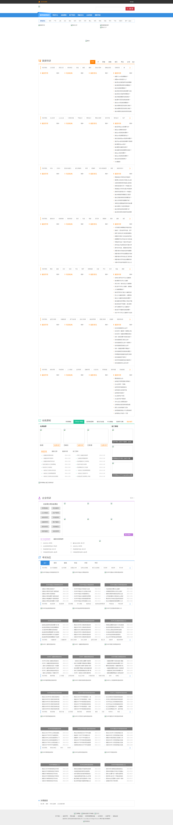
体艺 (116, 62)
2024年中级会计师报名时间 (86, 585)
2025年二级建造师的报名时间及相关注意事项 (50, 664)
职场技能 (122, 369)
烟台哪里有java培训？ (120, 144)
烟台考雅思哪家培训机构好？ (122, 97)
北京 (65, 21)
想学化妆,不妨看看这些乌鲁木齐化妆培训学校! (123, 245)
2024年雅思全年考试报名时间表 (118, 728)
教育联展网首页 (45, 15)
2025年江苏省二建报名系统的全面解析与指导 (50, 661)
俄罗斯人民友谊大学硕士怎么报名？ (123, 180)
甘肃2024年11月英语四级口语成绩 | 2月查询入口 (114, 745)
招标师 (111, 639)
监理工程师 (53, 319)
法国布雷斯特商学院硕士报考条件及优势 (123, 183)
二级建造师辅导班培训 (49, 461)
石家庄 (120, 21)
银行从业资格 (95, 567)
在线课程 (63, 15)
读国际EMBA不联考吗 (112, 781)
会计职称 (64, 567)
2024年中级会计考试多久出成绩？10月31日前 (82, 589)
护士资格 (79, 603)
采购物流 (56, 526)
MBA (51, 168)
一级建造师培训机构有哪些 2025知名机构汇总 (114, 664)
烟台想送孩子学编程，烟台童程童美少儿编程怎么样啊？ (123, 304)
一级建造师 (63, 319)
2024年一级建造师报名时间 (86, 656)
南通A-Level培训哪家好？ (121, 76)
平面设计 (80, 118)
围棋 (123, 269)
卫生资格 (70, 603)
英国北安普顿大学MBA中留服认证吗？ (114, 771)
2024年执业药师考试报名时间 (86, 621)
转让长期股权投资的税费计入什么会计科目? (114, 601)
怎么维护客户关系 (119, 396)
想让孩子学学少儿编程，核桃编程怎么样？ (123, 287)
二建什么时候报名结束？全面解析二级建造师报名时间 (50, 666)
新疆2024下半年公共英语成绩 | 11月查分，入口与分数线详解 (51, 743)
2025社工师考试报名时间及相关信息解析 (114, 699)
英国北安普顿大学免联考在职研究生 (82, 769)
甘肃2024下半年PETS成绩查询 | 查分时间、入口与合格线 (50, 745)
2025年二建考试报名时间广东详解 (50, 668)
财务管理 (52, 369)
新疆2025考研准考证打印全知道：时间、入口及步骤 (50, 779)
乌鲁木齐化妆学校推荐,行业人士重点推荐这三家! (123, 263)
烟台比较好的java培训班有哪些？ (123, 138)
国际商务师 (120, 319)
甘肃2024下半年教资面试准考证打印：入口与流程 (82, 709)
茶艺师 (97, 218)
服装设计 (52, 218)
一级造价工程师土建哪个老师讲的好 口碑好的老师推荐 (82, 661)
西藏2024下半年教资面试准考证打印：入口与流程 (82, 702)
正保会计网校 (79, 421)
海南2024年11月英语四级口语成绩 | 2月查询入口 (114, 735)
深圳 (50, 21)
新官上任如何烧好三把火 (121, 407)
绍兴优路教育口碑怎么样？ (122, 339)
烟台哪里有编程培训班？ (121, 147)
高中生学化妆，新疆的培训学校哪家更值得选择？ (123, 248)
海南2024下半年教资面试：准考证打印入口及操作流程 (82, 699)
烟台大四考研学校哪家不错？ (122, 200)
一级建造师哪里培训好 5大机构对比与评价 (115, 668)
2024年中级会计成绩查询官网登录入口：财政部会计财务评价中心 (82, 596)
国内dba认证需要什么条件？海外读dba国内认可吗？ (114, 779)
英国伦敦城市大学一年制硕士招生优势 (123, 186)
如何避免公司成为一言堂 (121, 413)
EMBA (58, 168)
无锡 (105, 21)
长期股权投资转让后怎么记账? (114, 591)
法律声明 (107, 816)
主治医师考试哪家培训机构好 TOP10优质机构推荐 (50, 630)
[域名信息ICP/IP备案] (87, 813)
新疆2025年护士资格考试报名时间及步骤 (82, 635)
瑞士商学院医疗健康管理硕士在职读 (82, 781)
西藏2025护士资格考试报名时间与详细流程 (82, 630)
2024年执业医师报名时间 (54, 621)
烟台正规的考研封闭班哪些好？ (123, 197)
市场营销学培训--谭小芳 (49, 549)
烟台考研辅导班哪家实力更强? (123, 194)
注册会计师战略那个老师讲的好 (50, 598)
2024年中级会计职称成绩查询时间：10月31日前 (82, 599)
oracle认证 (61, 118)
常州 (110, 21)
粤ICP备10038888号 (105, 818)
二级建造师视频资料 (82, 458)
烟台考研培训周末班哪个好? (122, 209)
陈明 (41, 445)
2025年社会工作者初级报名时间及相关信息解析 (114, 704)
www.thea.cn (87, 818)
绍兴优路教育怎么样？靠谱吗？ (123, 342)
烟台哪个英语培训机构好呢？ (122, 99)
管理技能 (104, 369)
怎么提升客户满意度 (120, 398)
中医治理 (120, 603)
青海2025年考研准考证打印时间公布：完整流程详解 (50, 776)
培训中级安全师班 (82, 464)
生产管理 (56, 513)
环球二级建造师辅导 (82, 455)
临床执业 (88, 603)
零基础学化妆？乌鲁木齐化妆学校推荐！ (123, 242)
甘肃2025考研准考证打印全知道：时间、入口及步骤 (50, 781)
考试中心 (55, 15)
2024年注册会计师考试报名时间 (118, 585)
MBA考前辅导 (103, 168)
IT (98, 62)
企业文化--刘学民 (47, 543)
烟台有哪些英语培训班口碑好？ (123, 105)
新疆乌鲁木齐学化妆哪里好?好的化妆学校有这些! (123, 254)
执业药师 (52, 603)
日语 (103, 711)
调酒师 (104, 218)
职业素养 (56, 508)
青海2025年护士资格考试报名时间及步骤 (82, 632)
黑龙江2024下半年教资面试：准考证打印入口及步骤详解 (82, 697)
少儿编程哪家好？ (119, 289)
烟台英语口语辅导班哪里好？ (122, 94)
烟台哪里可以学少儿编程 (121, 280)
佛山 (90, 21)
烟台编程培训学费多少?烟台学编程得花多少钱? (123, 301)
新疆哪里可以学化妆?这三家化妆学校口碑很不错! (123, 239)
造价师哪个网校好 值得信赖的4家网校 (83, 668)
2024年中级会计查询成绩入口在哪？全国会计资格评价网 (82, 601)
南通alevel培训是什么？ (121, 79)
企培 (128, 62)
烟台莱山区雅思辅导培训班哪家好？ (123, 83)
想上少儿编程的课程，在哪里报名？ (123, 296)
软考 (110, 675)
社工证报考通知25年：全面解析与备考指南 (114, 707)
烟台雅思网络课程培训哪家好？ (123, 85)
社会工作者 (81, 675)
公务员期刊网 (61, 804)
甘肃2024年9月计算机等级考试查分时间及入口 (50, 709)
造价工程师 (83, 319)
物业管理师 (93, 319)
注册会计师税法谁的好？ (48, 589)
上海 (60, 21)
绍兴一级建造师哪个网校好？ (122, 348)
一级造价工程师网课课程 (83, 470)
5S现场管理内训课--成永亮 (50, 552)
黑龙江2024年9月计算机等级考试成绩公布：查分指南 (50, 697)
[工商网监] (77, 813)
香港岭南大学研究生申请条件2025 (122, 177)
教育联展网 (44, 2)
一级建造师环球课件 (48, 458)
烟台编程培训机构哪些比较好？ (123, 150)
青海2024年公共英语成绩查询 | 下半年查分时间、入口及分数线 (51, 740)
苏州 (80, 21)
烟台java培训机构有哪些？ (122, 132)
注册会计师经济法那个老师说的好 (50, 592)
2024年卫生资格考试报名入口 (118, 621)
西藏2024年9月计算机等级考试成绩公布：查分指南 (50, 702)
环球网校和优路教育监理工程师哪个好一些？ (123, 355)
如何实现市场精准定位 (121, 387)
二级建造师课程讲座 (48, 455)
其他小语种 (98, 67)
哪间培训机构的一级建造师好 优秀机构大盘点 (114, 666)
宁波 (115, 21)
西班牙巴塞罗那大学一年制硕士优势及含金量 (123, 192)
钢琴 (83, 269)
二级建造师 (63, 639)
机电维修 (61, 218)
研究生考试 (53, 747)
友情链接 (80, 816)
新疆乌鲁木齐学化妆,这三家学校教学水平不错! (123, 257)
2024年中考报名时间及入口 (118, 764)
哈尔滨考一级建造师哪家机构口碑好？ (123, 334)
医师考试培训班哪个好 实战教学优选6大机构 (50, 635)
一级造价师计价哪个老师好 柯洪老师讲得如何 (82, 666)
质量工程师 (103, 319)
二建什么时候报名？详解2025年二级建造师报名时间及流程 (50, 673)
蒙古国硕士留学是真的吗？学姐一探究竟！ (82, 779)
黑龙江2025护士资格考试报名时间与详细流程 (82, 625)
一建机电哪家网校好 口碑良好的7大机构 (115, 673)
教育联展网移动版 (90, 816)
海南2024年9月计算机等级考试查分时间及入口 (50, 699)
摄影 (117, 218)
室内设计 (116, 118)
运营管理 (78, 369)
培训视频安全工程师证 (83, 461)
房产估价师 (73, 319)
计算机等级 (71, 118)
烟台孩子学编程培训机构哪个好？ (122, 310)
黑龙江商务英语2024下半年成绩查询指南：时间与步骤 (82, 733)
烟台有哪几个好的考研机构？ (122, 206)
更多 (133, 62)
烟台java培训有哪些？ (120, 153)
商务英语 (69, 67)
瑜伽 (117, 269)
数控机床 (69, 218)
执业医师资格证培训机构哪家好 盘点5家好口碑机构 (50, 628)
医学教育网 (90, 421)
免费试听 (57, 445)
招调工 (117, 675)
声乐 (104, 269)
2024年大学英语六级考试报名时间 (86, 728)
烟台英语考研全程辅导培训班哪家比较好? (123, 212)
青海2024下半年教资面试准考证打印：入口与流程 (82, 704)
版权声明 (65, 816)
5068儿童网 (53, 804)
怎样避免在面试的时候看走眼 (122, 404)
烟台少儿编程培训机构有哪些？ (123, 298)
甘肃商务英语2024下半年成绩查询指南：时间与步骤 (82, 745)
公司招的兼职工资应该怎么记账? (114, 596)
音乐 (64, 269)
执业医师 (61, 603)
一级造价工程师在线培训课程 (50, 476)
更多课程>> (128, 534)
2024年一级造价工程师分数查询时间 (82, 673)
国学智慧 (113, 369)
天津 (85, 21)
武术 (110, 269)
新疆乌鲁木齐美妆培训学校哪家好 (123, 251)
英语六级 (61, 711)
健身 (57, 269)
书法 (76, 269)
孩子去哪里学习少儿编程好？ (122, 307)
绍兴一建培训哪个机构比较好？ (123, 337)
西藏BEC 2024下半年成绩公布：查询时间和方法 (82, 738)
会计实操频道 (53, 567)
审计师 (121, 567)
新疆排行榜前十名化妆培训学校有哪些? (123, 236)
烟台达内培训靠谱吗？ (121, 158)
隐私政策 (115, 816)
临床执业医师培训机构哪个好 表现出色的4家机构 (50, 625)
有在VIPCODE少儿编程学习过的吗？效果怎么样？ (123, 313)
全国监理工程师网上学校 (83, 476)
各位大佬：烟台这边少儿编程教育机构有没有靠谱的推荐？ (123, 284)
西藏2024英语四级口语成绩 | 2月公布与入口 (114, 738)
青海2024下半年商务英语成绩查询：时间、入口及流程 (82, 740)
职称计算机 (102, 675)
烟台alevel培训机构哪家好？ (122, 102)
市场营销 (61, 369)
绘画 (70, 269)
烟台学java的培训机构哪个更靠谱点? (123, 142)
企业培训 (89, 15)
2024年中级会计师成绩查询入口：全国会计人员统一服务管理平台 (82, 594)
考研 (112, 168)
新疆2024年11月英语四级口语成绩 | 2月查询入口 (114, 743)
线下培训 (72, 15)
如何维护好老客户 (119, 393)
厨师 (111, 218)
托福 (77, 67)
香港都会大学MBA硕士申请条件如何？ (123, 189)
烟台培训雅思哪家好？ (121, 88)
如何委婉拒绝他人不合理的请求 (123, 410)
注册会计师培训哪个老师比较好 (50, 596)
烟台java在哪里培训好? (121, 129)
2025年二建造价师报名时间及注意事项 (50, 671)
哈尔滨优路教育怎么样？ (121, 328)
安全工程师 (84, 639)
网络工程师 (98, 118)
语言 (92, 62)
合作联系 (100, 816)
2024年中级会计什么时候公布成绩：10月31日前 (82, 592)
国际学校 (98, 15)
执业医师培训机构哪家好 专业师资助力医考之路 (50, 637)
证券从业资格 (84, 567)
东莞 (95, 21)
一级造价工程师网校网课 (49, 473)
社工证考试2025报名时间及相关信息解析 (114, 697)
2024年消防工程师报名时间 (118, 656)
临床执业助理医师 (100, 603)
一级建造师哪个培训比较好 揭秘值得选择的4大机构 (114, 661)
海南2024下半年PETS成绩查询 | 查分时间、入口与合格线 (50, 735)
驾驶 (90, 218)
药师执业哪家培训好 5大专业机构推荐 (115, 625)
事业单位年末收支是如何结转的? (114, 598)
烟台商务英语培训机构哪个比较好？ (123, 91)
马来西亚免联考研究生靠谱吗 (82, 771)
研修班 (93, 168)
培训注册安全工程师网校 (49, 464)
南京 (70, 21)
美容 (77, 218)
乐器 (98, 269)
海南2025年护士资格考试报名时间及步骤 (82, 628)
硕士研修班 (78, 168)
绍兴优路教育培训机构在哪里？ (123, 351)
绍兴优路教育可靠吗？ (121, 357)
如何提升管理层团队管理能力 (122, 381)
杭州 (75, 21)
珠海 (100, 21)
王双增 (89, 445)
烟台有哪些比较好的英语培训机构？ (123, 112)
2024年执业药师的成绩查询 (113, 634)
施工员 (103, 639)
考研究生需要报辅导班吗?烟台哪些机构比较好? (123, 204)
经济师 (105, 567)
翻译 (90, 67)
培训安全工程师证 (47, 467)
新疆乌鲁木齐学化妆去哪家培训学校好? (123, 260)
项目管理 (56, 531)
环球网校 (68, 421)
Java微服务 (117, 161)
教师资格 (52, 675)
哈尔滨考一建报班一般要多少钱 (123, 331)
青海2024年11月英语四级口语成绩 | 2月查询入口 (114, 740)
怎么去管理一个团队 (120, 384)
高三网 (42, 804)
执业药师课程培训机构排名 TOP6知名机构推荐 (115, 628)
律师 (47, 804)
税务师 (113, 567)
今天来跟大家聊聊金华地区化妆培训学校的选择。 (123, 228)
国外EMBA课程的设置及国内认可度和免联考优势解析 (114, 769)
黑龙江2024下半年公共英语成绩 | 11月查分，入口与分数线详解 (50, 733)
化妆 (83, 218)
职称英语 (117, 67)
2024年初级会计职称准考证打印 (54, 585)
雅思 (83, 67)
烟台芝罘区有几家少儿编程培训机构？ (123, 293)
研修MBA (81, 15)
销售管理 (45, 517)
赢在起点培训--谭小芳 (78, 543)
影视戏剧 (90, 269)
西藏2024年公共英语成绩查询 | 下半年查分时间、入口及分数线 (51, 738)
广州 (55, 21)
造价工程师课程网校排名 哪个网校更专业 (82, 671)
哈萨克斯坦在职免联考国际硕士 (82, 773)
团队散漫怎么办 (119, 378)
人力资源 (69, 369)
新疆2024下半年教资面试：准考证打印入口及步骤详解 (82, 707)
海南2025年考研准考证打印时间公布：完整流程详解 (50, 771)
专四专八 (110, 711)
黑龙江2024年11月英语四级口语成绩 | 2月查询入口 (114, 733)
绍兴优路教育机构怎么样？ (122, 345)
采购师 (111, 319)
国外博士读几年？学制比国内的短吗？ (114, 776)
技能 (110, 62)
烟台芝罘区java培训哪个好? (122, 127)
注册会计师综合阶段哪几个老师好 (50, 601)
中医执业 (111, 603)
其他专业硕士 (67, 168)
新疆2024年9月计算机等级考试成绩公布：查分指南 (50, 707)
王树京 (66, 445)
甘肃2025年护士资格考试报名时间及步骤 (82, 637)
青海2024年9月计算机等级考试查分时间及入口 (50, 704)
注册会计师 (74, 567)
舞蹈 (51, 269)
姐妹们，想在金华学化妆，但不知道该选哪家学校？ (123, 231)
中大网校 (110, 421)
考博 (86, 168)
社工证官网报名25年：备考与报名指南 (114, 709)
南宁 (126, 21)
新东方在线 (100, 421)
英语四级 (52, 711)
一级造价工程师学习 (82, 473)
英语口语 (61, 67)
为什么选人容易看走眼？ (121, 401)
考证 (122, 62)
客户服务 (56, 522)
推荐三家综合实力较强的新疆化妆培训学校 (123, 234)
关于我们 (57, 816)
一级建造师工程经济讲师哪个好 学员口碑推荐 (114, 671)
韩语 (118, 711)
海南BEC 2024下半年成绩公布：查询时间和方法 (82, 735)
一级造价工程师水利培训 (49, 470)
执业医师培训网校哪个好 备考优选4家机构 (50, 632)
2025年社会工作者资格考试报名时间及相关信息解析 (114, 702)
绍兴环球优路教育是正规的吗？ (123, 360)
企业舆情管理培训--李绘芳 (50, 546)
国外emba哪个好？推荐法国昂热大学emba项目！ (114, 774)
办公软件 (52, 118)
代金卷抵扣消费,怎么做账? (113, 589)
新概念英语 (108, 67)
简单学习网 (119, 421)
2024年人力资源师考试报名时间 (118, 692)
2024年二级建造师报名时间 (54, 656)
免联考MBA (120, 168)
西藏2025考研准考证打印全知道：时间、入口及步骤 (50, 774)
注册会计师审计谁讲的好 (48, 593)
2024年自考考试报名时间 (86, 764)
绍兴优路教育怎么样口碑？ (122, 363)
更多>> (130, 21)
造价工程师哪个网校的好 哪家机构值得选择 (82, 664)
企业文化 (96, 369)
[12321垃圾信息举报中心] (97, 813)
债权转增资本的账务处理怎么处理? (114, 594)
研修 (103, 62)
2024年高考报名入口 (54, 764)
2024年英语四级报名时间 (54, 728)
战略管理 (87, 369)
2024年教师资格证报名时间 (54, 692)
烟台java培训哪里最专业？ (122, 135)
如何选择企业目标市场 (121, 390)
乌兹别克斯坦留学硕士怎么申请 (82, 776)
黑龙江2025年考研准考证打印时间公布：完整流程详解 (50, 769)
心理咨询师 (71, 675)
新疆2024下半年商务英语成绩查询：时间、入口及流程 (82, 743)
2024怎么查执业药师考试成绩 (114, 629)
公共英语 (52, 67)
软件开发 (107, 118)
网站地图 (72, 816)
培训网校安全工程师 (82, 467)
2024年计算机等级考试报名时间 (86, 692)
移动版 (132, 2)
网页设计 (88, 118)
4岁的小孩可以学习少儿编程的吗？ (123, 278)
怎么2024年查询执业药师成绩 (114, 637)
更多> (58, 73)
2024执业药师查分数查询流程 (114, 632)
